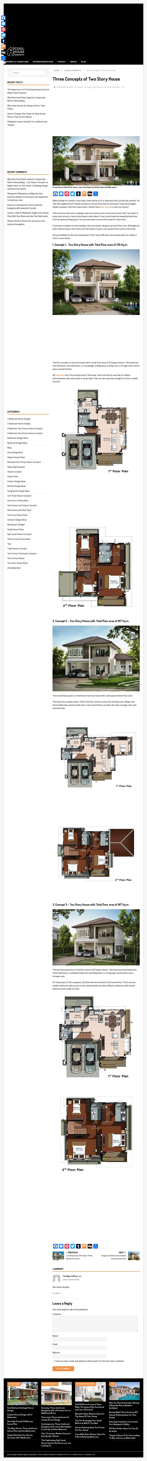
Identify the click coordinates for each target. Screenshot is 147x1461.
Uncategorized (14, 568)
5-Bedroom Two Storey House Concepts (25, 433)
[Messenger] (3, 23)
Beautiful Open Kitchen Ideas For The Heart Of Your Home (90, 1415)
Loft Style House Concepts (19, 496)
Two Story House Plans (17, 563)
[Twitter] (3, 35)
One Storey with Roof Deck (19, 510)
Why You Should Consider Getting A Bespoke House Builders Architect (124, 1405)
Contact (62, 62)
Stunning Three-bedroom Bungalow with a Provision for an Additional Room (55, 1410)
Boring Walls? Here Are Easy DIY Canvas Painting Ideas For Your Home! (123, 1415)
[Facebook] (3, 18)
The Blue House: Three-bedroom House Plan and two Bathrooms (22, 1429)
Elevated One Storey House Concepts (24, 462)
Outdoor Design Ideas (17, 520)
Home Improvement (16, 467)
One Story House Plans (17, 515)
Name (55, 1336)
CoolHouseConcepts (64, 87)
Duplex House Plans (16, 457)
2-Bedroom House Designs (19, 419)
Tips (9, 544)
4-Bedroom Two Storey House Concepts (25, 428)
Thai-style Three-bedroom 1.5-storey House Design (55, 1418)
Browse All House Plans (17, 62)
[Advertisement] (73, 24)
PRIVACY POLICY (64, 1455)
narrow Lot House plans (17, 500)
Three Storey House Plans (18, 539)
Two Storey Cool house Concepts (106, 87)
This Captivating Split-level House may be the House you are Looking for (56, 1443)
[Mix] (3, 47)
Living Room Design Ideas (18, 491)
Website (56, 1352)
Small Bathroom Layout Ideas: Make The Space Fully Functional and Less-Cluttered (89, 1407)
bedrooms (59, 375)
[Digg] (3, 52)
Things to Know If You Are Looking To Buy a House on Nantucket (124, 1436)
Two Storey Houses (15, 558)
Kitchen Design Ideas (16, 486)
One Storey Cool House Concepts (22, 505)
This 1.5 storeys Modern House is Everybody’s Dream (56, 1434)
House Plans (12, 476)
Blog (83, 62)
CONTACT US (90, 1455)
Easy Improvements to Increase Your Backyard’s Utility (123, 1422)
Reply (57, 1293)
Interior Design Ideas (43, 62)
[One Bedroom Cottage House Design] (22, 1393)
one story (105, 207)
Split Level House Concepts (19, 534)
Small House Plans (15, 529)
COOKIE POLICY (77, 1455)
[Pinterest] (3, 29)
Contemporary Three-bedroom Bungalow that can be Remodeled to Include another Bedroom (56, 1426)
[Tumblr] (3, 41)
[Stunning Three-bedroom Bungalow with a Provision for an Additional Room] (56, 1393)
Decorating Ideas (15, 452)
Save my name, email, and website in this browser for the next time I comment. (89, 1361)
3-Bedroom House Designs (19, 424)
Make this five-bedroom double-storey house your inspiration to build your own (27, 196)
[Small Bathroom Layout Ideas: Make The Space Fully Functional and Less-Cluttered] (90, 1392)
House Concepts (84, 87)
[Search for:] (28, 72)
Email (55, 1344)
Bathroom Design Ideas (17, 438)
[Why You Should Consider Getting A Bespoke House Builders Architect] (124, 1391)
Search (73, 62)
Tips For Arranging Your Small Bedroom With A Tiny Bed (88, 1421)
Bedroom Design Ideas (17, 443)
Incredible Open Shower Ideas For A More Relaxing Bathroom (90, 1435)
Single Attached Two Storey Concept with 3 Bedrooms (20, 1436)
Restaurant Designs (16, 524)
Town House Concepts (17, 548)
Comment (57, 1314)
